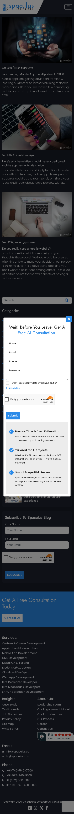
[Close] (69, 319)
